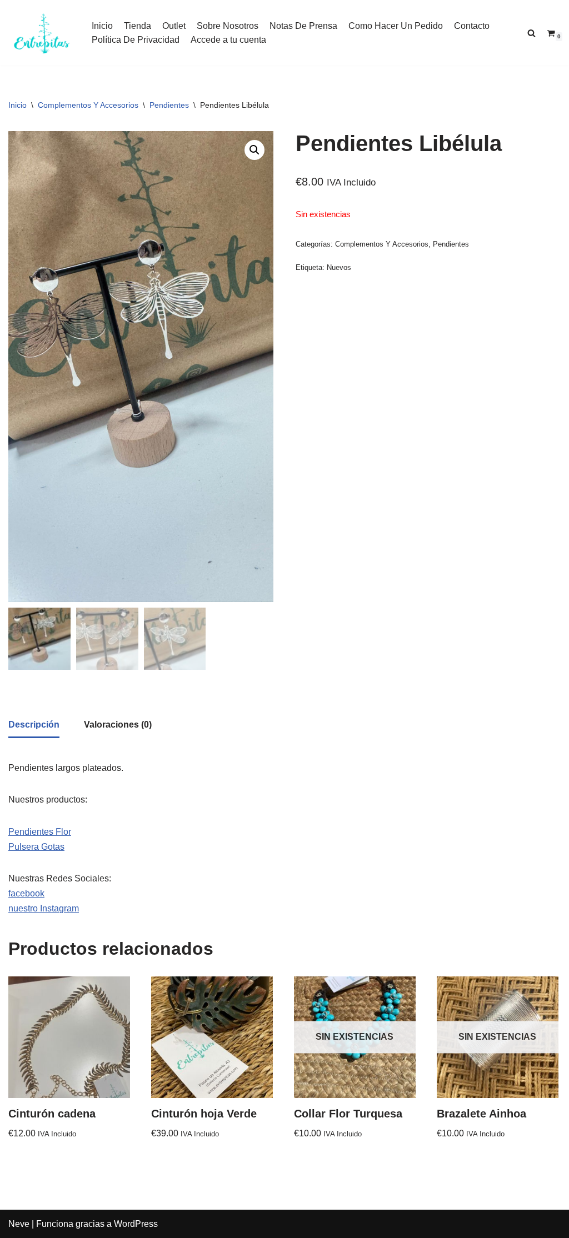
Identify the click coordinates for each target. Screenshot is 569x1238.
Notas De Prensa (303, 26)
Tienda (137, 26)
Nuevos (339, 267)
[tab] (33, 725)
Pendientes (169, 105)
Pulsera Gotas (36, 846)
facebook (26, 893)
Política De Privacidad (135, 39)
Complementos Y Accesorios (88, 105)
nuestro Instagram (43, 908)
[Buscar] (531, 33)
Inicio (102, 26)
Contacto (472, 26)
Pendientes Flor (39, 831)
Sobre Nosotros (227, 26)
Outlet (174, 26)
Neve (18, 1224)
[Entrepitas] (41, 33)
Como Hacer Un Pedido (395, 26)
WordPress (136, 1224)
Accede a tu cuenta (228, 39)
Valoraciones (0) (118, 724)
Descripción (33, 724)
